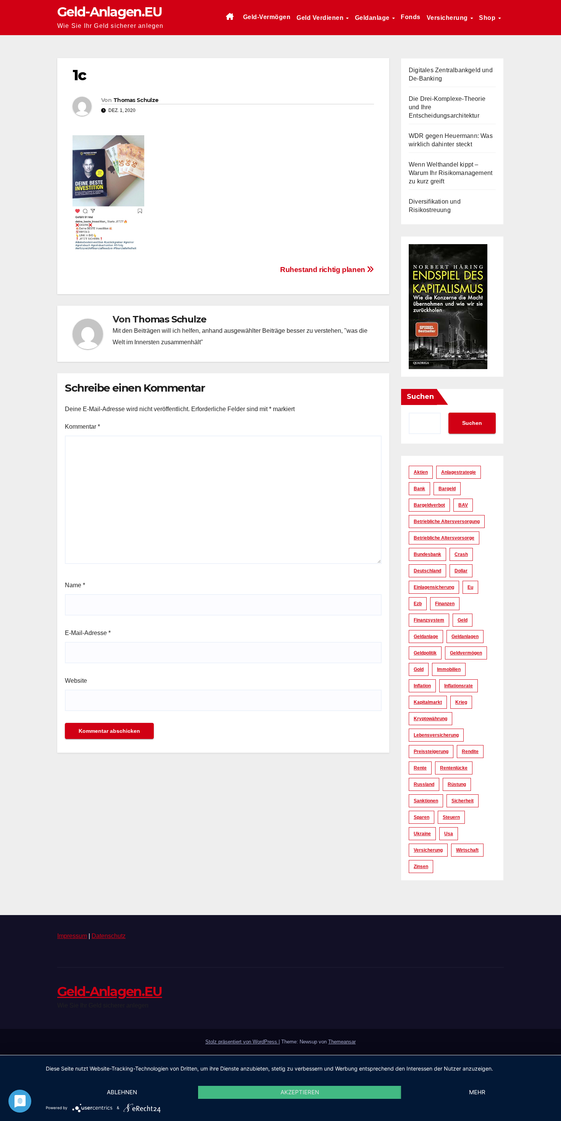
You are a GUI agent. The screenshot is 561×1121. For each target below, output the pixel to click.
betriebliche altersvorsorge (444, 538)
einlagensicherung (434, 587)
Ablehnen (122, 1092)
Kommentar (82, 426)
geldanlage (426, 636)
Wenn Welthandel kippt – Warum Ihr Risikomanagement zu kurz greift (450, 173)
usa (448, 833)
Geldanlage (373, 18)
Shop (488, 18)
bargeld (447, 488)
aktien (421, 472)
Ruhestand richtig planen (323, 270)
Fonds (411, 17)
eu (470, 587)
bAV (463, 505)
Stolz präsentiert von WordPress (242, 1042)
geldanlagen (465, 636)
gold (419, 669)
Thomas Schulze (135, 100)
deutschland (427, 570)
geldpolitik (425, 653)
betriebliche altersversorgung (447, 521)
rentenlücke (454, 768)
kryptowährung (430, 718)
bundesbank (427, 554)
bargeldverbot (429, 505)
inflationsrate (458, 685)
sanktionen (426, 800)
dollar (461, 570)
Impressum (72, 936)
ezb (418, 603)
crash (461, 554)
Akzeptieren (299, 1092)
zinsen (421, 866)
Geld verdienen (321, 18)
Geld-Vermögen (267, 17)
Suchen (420, 396)
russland (424, 784)
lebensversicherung (436, 735)
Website (76, 680)
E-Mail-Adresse (88, 633)
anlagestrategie (458, 472)
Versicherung (448, 18)
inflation (422, 685)
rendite (470, 751)
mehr (477, 1092)
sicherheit (462, 800)
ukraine (422, 833)
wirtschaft (467, 850)
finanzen (445, 603)
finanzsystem (429, 620)
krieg (461, 702)
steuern (451, 817)
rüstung (457, 784)
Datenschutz (109, 936)
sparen (421, 817)
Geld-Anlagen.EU (109, 12)
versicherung (428, 850)
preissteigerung (431, 751)
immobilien (449, 669)
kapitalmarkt (428, 702)
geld (463, 620)
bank (419, 488)
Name (75, 585)
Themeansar (342, 1042)
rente (420, 768)
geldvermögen (466, 653)
